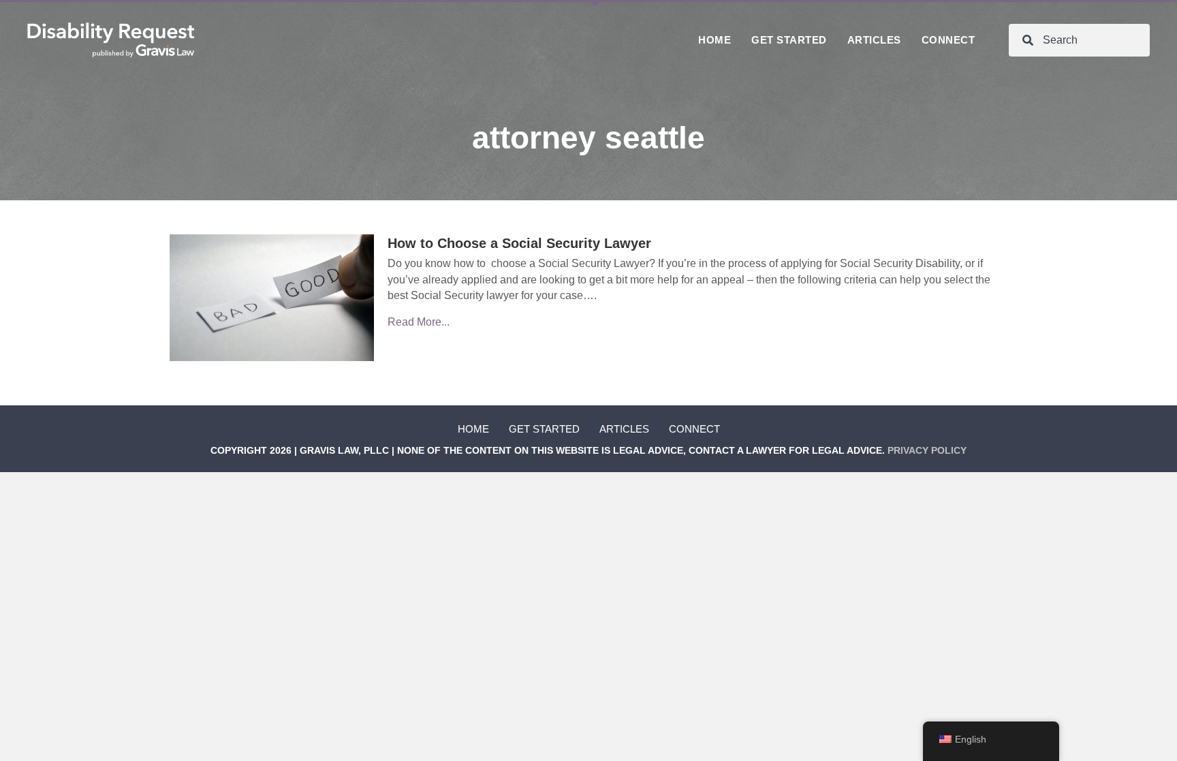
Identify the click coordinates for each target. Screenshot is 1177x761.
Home (473, 429)
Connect (694, 429)
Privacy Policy (927, 450)
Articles (624, 429)
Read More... (419, 322)
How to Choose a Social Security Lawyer (519, 243)
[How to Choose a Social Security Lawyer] (272, 297)
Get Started (544, 429)
